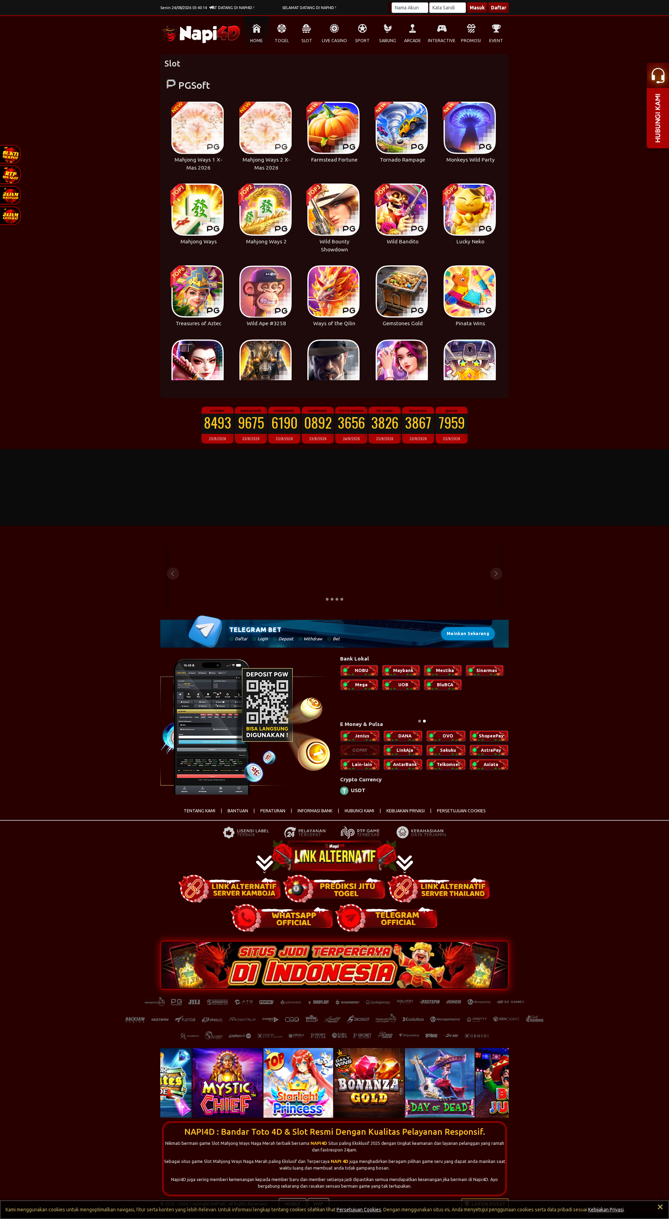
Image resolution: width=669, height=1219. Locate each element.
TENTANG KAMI (199, 815)
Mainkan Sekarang (468, 633)
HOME (256, 40)
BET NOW (219, 583)
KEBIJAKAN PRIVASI (405, 815)
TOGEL (282, 40)
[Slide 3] (337, 599)
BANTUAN (238, 815)
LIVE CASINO (334, 40)
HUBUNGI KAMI (359, 815)
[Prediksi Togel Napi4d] (334, 892)
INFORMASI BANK (315, 815)
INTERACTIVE (441, 40)
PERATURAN (272, 815)
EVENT (496, 40)
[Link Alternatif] (230, 892)
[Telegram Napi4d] (386, 922)
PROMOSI (471, 40)
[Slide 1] (327, 599)
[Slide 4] (341, 599)
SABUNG (387, 40)
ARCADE (412, 40)
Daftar (498, 7)
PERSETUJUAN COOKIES (461, 815)
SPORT (362, 40)
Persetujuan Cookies (359, 1209)
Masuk (477, 7)
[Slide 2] (332, 599)
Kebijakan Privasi (606, 1209)
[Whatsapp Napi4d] (282, 922)
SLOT (306, 40)
